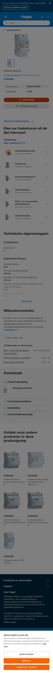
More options (26, 654)
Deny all (26, 661)
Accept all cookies (26, 667)
